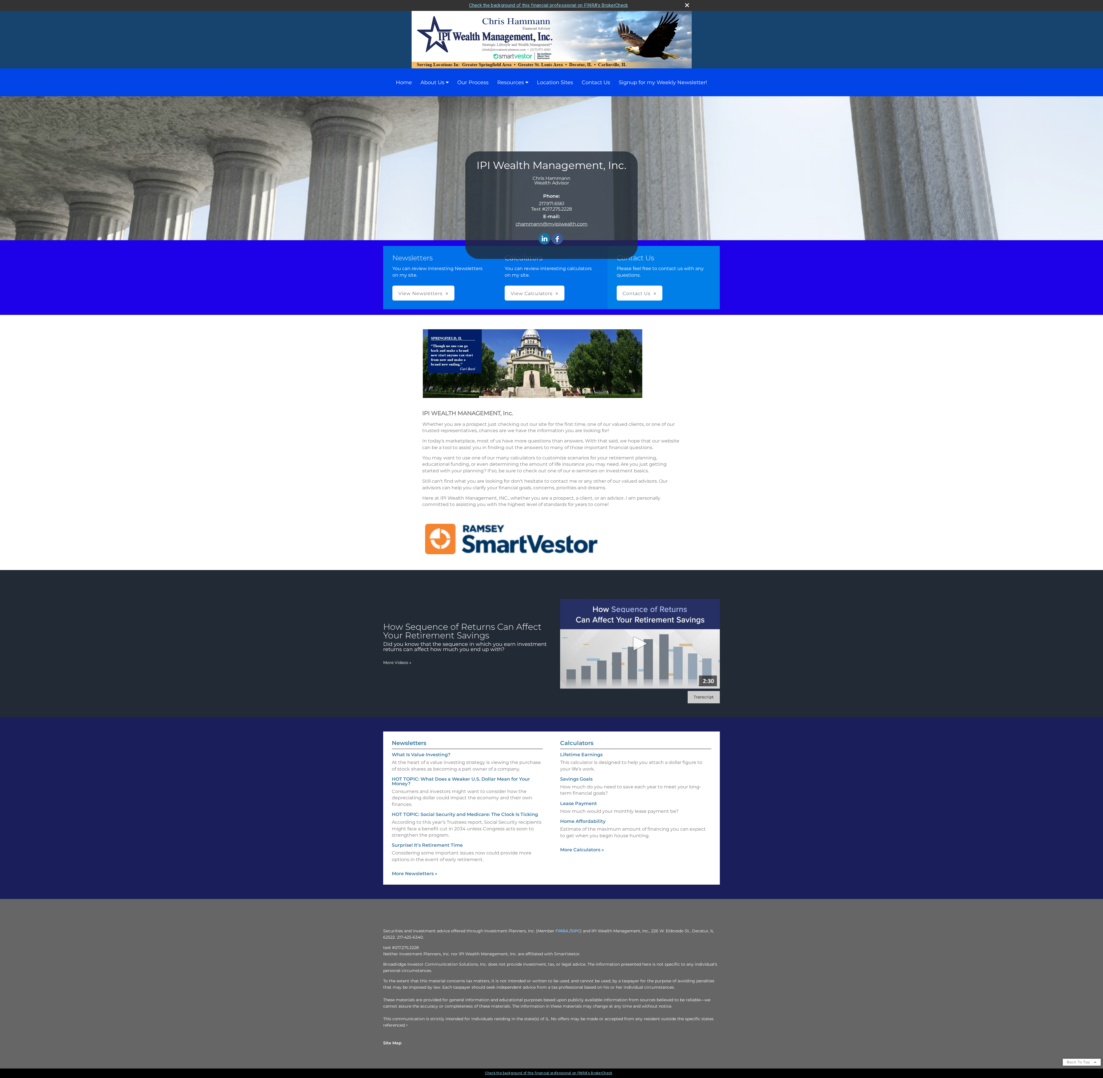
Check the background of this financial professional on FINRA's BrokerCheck (548, 5)
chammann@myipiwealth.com (551, 224)
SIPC (575, 930)
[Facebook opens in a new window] (557, 239)
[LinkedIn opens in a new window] (544, 239)
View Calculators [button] (532, 293)
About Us (432, 82)
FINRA (562, 930)
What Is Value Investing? (421, 754)
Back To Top (1079, 1062)
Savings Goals (576, 779)
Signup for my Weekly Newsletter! (663, 82)
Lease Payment (578, 803)
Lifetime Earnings (581, 754)
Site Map (392, 1043)
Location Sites (555, 82)
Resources (510, 82)
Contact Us (596, 82)
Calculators (576, 743)
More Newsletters (414, 873)
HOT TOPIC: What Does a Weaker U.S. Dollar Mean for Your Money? (461, 781)
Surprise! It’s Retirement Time (427, 845)
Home (404, 82)
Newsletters (409, 743)
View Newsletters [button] (420, 293)
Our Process (473, 82)
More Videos (397, 663)
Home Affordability (583, 821)
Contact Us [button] (637, 293)
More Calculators (582, 849)
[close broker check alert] (687, 5)
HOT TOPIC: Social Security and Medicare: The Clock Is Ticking (465, 814)
